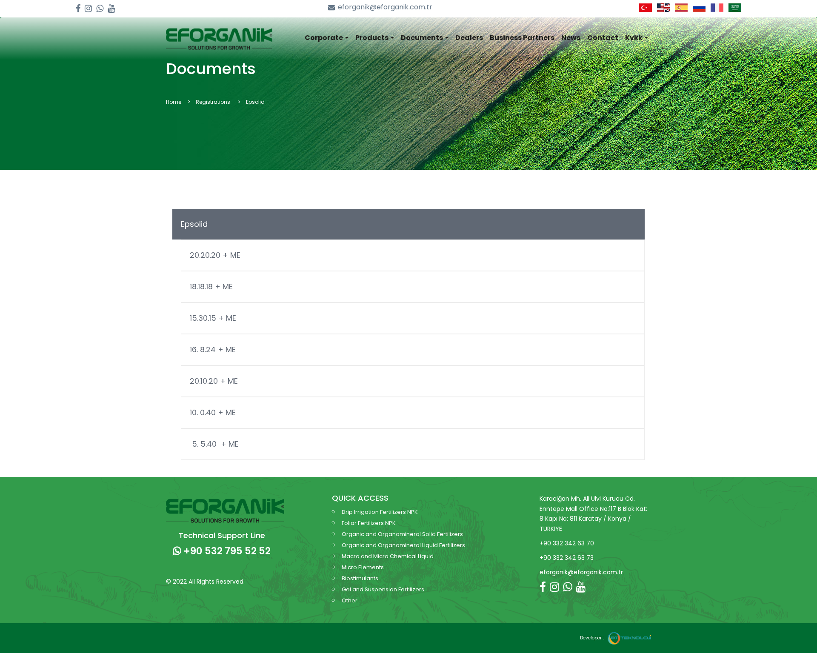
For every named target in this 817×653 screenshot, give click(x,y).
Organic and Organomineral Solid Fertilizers (402, 534)
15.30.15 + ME (213, 318)
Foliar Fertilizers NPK (369, 523)
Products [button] (372, 38)
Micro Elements (363, 567)
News (570, 38)
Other (349, 600)
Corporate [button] (324, 38)
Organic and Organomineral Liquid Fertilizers (403, 545)
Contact (602, 38)
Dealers (469, 38)
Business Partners (522, 38)
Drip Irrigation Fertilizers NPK (380, 512)
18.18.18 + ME (211, 286)
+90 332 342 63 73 (567, 557)
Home (173, 102)
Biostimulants (360, 578)
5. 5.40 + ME (214, 444)
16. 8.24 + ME (213, 349)
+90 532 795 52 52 (226, 551)
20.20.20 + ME (215, 255)
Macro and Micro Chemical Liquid (388, 556)
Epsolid (194, 224)
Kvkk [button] (634, 38)
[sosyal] (78, 9)
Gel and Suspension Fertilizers (383, 589)
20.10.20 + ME (214, 381)
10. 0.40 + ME (213, 412)
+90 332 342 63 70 (567, 543)
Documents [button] (422, 38)
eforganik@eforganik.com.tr (385, 7)
